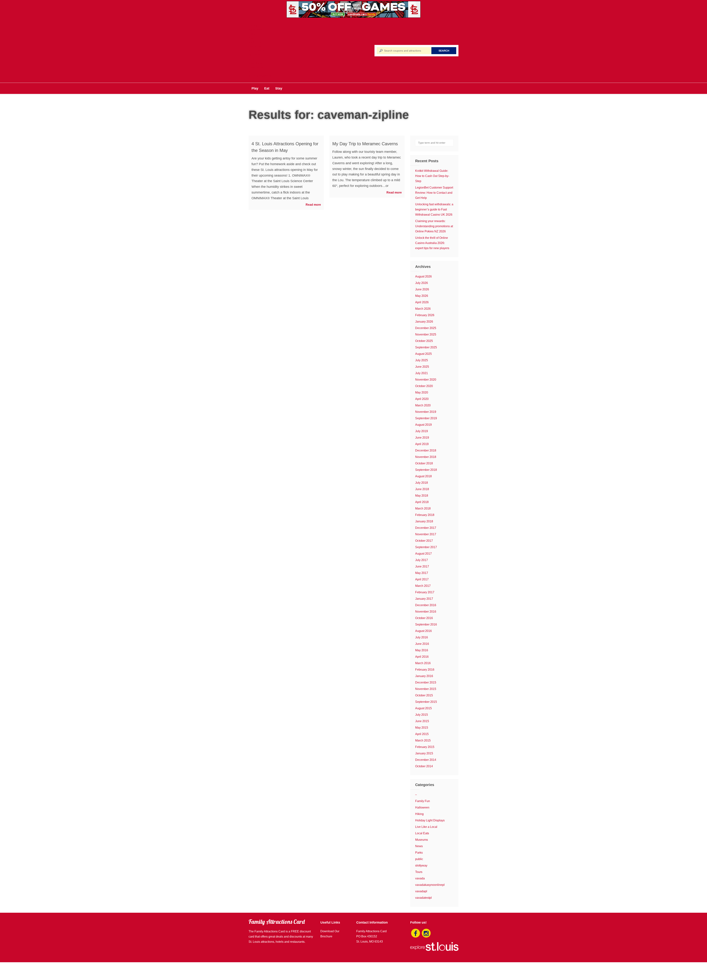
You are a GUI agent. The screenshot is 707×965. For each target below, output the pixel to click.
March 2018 (423, 508)
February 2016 (424, 669)
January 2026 (424, 321)
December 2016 (425, 605)
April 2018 (422, 502)
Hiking (419, 813)
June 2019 (422, 437)
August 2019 (423, 424)
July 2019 (421, 431)
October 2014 (424, 766)
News (419, 846)
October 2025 (424, 340)
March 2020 (423, 405)
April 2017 (422, 579)
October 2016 (424, 618)
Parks (419, 852)
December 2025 (425, 328)
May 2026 (421, 295)
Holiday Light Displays (430, 820)
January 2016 (424, 676)
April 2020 (422, 398)
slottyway (421, 865)
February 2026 (424, 315)
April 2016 (422, 656)
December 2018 (425, 450)
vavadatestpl (423, 897)
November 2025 (425, 334)
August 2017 (423, 553)
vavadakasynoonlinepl (430, 884)
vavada (420, 878)
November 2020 (425, 379)
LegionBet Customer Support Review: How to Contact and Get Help (434, 192)
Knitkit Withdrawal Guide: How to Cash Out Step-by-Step (432, 176)
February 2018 (424, 514)
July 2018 (421, 482)
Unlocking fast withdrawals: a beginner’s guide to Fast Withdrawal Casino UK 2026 (434, 209)
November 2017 (425, 534)
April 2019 (422, 444)
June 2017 (422, 566)
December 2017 (425, 527)
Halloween (422, 807)
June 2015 (422, 721)
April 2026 (422, 302)
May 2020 (421, 392)
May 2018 (421, 495)
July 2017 (421, 560)
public (419, 859)
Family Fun (422, 801)
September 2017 (426, 547)
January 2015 (424, 753)
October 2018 (424, 463)
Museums (421, 839)
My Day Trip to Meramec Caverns (365, 143)
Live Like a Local (426, 826)
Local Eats (422, 833)
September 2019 (426, 418)
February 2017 (424, 592)
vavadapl (421, 891)
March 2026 (423, 308)
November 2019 (425, 411)
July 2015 (421, 714)
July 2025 (421, 360)
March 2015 (423, 740)
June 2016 (422, 643)
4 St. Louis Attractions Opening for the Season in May (285, 147)
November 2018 (425, 456)
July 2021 (421, 373)
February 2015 (424, 746)
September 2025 (426, 347)
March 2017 (423, 585)
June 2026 (422, 289)
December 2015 (425, 682)
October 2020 (424, 386)
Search (444, 50)
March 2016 (423, 663)
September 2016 (426, 624)
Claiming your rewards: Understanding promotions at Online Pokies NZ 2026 (434, 226)
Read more (313, 204)
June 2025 (422, 366)
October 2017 (424, 540)
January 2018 (424, 521)
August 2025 (423, 353)
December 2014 (425, 759)
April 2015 (422, 734)
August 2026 (423, 276)
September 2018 (426, 469)
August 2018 (423, 476)
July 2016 (421, 637)
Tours (418, 871)
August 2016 (423, 630)
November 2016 (425, 611)
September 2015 (426, 701)
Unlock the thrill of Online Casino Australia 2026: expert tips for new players (432, 243)
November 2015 (425, 688)
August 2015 (423, 708)
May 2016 (421, 650)
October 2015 (424, 695)
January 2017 (424, 598)
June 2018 (422, 489)
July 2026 (421, 282)
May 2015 (421, 727)
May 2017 (421, 572)
